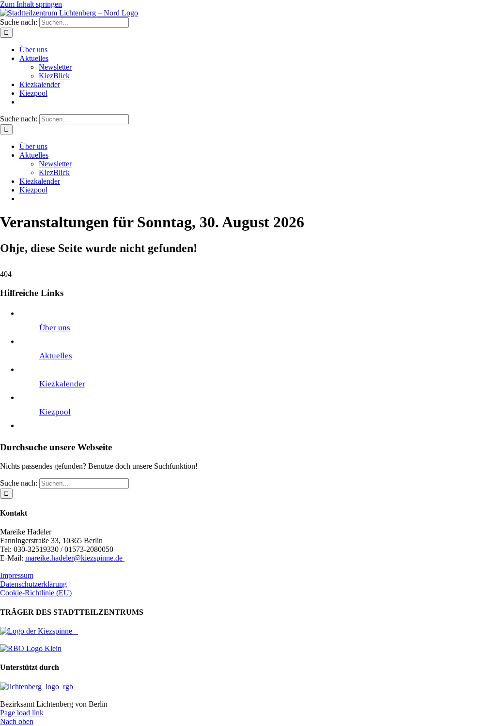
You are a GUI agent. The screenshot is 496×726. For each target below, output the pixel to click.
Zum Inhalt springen (31, 4)
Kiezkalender (62, 383)
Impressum (16, 575)
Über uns (54, 327)
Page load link (22, 713)
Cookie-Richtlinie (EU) (36, 593)
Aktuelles (55, 355)
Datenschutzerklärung (33, 584)
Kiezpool (55, 411)
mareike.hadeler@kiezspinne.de (74, 558)
